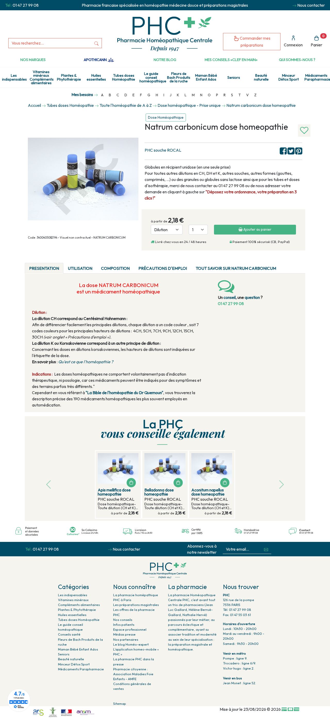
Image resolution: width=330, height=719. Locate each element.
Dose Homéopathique (166, 117)
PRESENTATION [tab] (44, 268)
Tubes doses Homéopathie (123, 77)
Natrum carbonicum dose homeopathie (261, 105)
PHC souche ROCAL (163, 150)
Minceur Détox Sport (288, 77)
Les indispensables (14, 77)
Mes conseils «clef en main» (231, 59)
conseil (230, 297)
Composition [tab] (115, 268)
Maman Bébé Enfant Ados (206, 77)
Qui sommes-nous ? (297, 59)
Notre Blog (165, 59)
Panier (318, 41)
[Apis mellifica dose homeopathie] (118, 468)
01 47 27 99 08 (26, 5)
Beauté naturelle (261, 77)
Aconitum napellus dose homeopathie (208, 492)
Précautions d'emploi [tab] (162, 268)
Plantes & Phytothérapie (69, 77)
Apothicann (96, 59)
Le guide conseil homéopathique (152, 77)
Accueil (34, 105)
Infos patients (123, 624)
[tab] (284, 265)
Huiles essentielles (96, 77)
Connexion (293, 44)
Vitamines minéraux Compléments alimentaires (42, 77)
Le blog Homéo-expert (131, 644)
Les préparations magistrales (136, 605)
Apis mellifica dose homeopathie (114, 492)
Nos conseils (122, 620)
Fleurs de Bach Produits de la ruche (178, 77)
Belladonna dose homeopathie (159, 492)
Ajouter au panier (257, 229)
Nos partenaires (125, 639)
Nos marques (33, 59)
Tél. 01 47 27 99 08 (237, 610)
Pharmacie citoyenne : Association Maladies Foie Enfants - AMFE (133, 674)
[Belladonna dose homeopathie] (164, 468)
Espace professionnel (129, 629)
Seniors (233, 77)
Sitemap (119, 703)
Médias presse (124, 634)
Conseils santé (69, 634)
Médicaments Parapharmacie (317, 77)
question (252, 297)
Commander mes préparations (254, 42)
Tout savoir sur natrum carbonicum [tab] (236, 268)
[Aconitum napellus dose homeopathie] (211, 468)
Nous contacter (311, 5)
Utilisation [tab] (80, 268)
